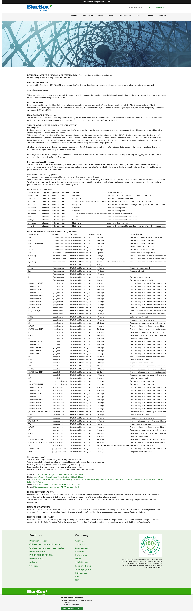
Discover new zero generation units (96, 2)
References (88, 16)
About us (79, 541)
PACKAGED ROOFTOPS (41, 555)
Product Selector (38, 541)
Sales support (82, 548)
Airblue (33, 562)
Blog (111, 16)
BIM (77, 577)
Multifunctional (37, 552)
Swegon (162, 16)
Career (150, 16)
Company (73, 16)
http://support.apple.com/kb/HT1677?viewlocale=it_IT (56, 487)
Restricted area (136, 7)
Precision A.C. (36, 559)
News (100, 16)
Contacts (160, 7)
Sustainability (125, 16)
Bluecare (79, 552)
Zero (139, 16)
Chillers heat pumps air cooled (45, 544)
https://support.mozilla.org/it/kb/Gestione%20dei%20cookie (60, 477)
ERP (77, 580)
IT (147, 7)
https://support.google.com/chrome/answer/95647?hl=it (59, 474)
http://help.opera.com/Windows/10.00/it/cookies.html (56, 485)
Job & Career (81, 562)
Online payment (83, 569)
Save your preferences (72, 608)
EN (149, 7)
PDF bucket (81, 573)
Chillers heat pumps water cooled (46, 548)
